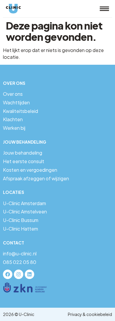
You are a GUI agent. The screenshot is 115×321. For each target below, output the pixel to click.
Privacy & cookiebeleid (90, 314)
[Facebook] (7, 274)
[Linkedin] (29, 274)
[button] (104, 9)
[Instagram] (18, 274)
